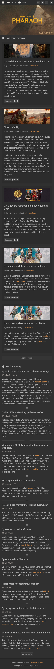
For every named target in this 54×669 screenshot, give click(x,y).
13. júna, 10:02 (7, 509)
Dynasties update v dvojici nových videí (25, 266)
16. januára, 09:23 (9, 484)
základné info (39, 572)
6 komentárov (34, 131)
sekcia (30, 488)
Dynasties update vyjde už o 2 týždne (24, 323)
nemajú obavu (41, 382)
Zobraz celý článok (11, 101)
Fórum (24, 2)
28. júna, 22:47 (7, 612)
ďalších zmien (35, 648)
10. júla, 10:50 (7, 563)
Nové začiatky (12, 127)
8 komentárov (34, 66)
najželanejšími (33, 469)
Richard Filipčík (37, 663)
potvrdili (41, 341)
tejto (18, 281)
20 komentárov (30, 213)
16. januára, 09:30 (9, 451)
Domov (13, 2)
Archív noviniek (27, 358)
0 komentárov (29, 270)
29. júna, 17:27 (7, 587)
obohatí (46, 336)
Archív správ (27, 654)
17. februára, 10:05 (9, 416)
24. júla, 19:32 (7, 533)
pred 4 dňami (26, 545)
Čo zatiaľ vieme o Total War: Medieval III (26, 61)
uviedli (37, 455)
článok (46, 591)
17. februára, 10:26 (9, 375)
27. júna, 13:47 (7, 636)
